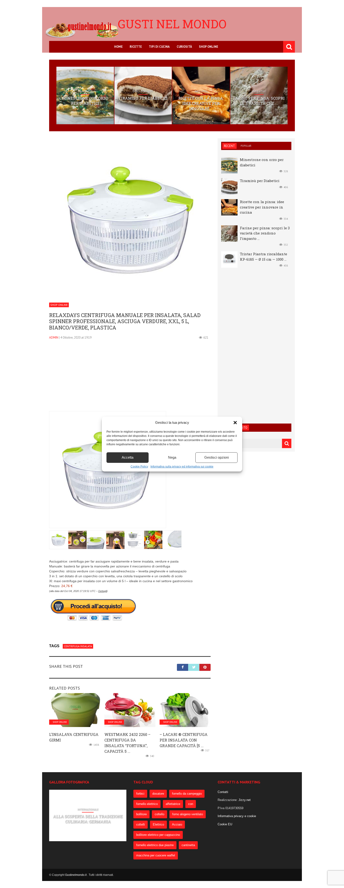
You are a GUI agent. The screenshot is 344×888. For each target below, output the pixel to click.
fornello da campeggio (187, 793)
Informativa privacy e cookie (237, 816)
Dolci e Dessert (143, 91)
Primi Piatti (85, 91)
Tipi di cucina (159, 47)
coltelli (140, 824)
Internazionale (87, 809)
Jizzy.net (244, 800)
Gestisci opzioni (216, 457)
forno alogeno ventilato (187, 814)
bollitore (141, 814)
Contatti (223, 792)
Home (118, 47)
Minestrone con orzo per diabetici (85, 101)
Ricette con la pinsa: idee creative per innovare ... (201, 103)
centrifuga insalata (78, 646)
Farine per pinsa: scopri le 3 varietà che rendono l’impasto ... (265, 233)
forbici (140, 793)
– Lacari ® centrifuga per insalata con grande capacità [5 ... (184, 740)
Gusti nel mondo (172, 24)
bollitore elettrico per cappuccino (158, 835)
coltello (159, 814)
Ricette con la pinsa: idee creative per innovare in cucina (262, 207)
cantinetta (188, 845)
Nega (172, 457)
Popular (246, 145)
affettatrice (173, 804)
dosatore (158, 793)
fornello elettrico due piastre (155, 845)
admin (53, 338)
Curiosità (184, 47)
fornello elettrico (147, 804)
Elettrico (158, 824)
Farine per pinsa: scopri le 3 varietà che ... (259, 101)
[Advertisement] (130, 378)
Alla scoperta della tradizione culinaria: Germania (88, 819)
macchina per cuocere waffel (155, 855)
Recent (229, 146)
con (190, 804)
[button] (235, 422)
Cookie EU (225, 824)
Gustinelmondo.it (76, 875)
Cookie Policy (139, 466)
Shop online (208, 47)
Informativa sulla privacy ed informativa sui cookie (181, 466)
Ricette (136, 47)
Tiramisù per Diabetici (143, 98)
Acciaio (177, 824)
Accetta (127, 457)
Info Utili (201, 91)
